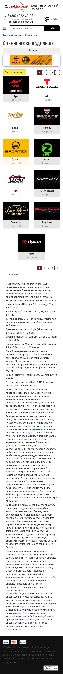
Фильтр (32, 50)
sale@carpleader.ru (23, 21)
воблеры (19, 367)
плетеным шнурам (24, 432)
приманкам (37, 429)
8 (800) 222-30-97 (20, 16)
